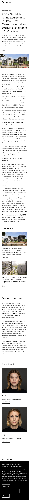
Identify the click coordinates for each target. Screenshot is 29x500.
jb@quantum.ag (6, 403)
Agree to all (6, 486)
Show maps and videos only (10, 491)
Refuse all (6, 496)
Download (5, 257)
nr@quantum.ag (6, 442)
